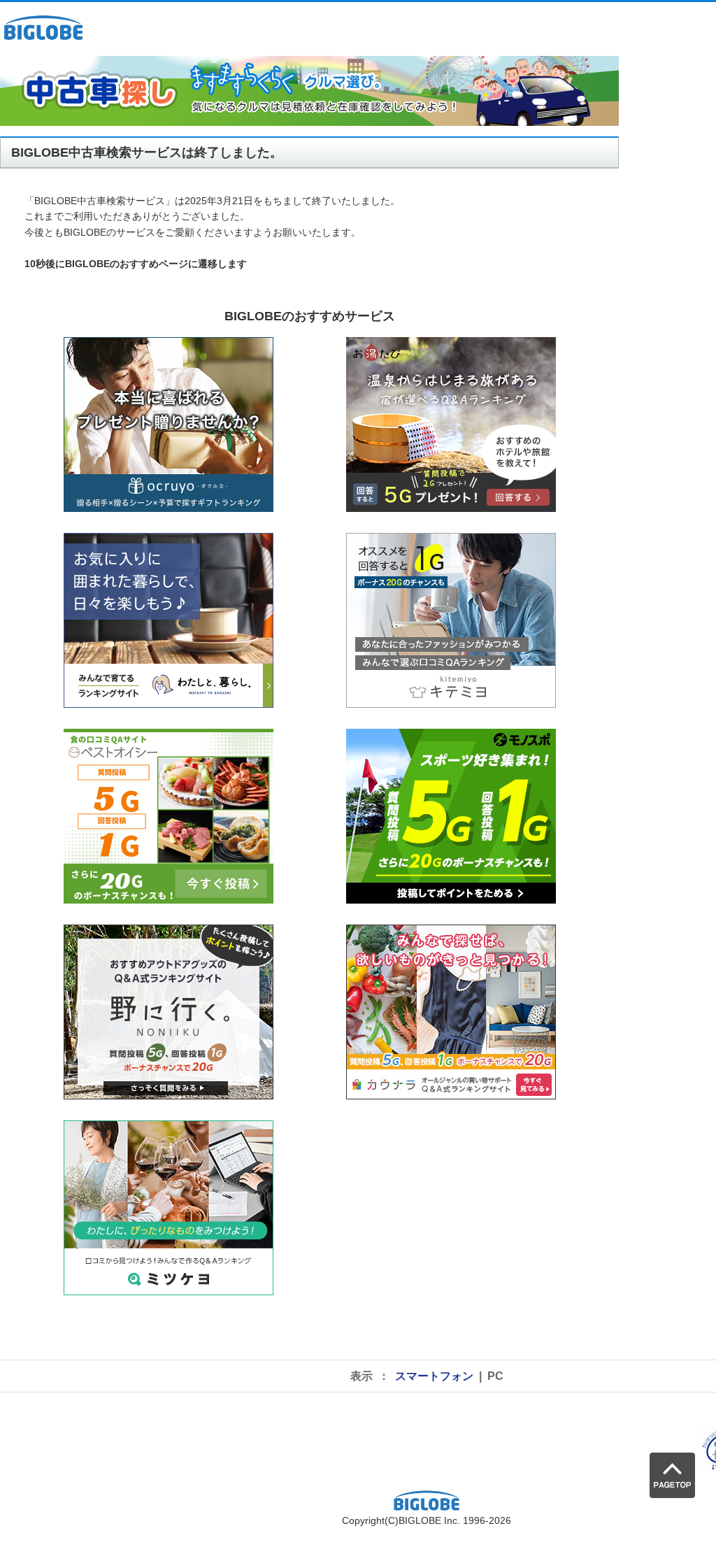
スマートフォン (434, 1375)
